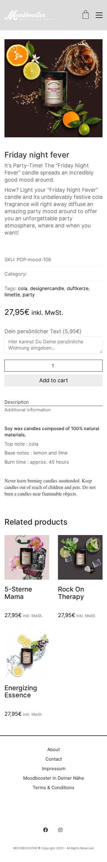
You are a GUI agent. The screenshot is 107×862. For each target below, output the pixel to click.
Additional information (27, 410)
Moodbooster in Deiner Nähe (53, 778)
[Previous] (18, 88)
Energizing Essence (20, 691)
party (29, 295)
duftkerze (78, 288)
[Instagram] (60, 830)
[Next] (89, 88)
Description (16, 402)
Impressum (53, 768)
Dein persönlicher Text (43, 331)
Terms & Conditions (53, 787)
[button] (99, 15)
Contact (53, 759)
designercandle (47, 288)
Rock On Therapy (71, 593)
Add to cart (53, 380)
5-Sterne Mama (18, 593)
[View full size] (13, 48)
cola (22, 288)
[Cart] (85, 15)
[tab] (53, 402)
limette (12, 295)
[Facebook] (45, 830)
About (53, 749)
